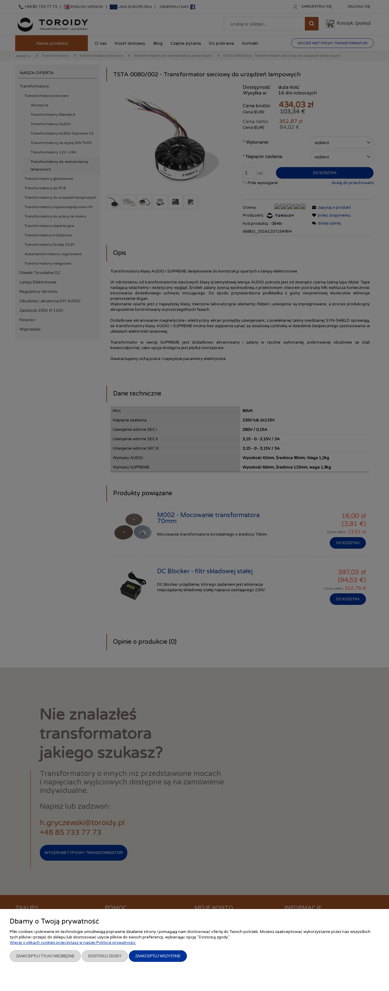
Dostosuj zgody (105, 956)
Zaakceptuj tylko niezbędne (45, 956)
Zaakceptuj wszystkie (158, 956)
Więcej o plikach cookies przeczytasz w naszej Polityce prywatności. (73, 942)
